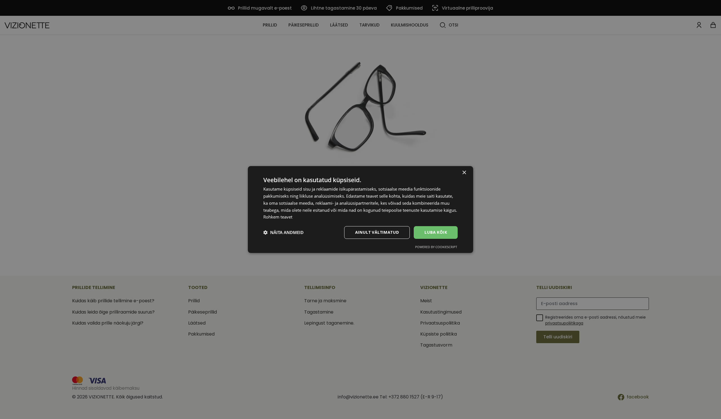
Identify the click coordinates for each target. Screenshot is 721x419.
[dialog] (360, 209)
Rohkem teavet (277, 217)
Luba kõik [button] (435, 232)
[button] (283, 233)
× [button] (464, 173)
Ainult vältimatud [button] (377, 232)
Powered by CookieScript (436, 247)
